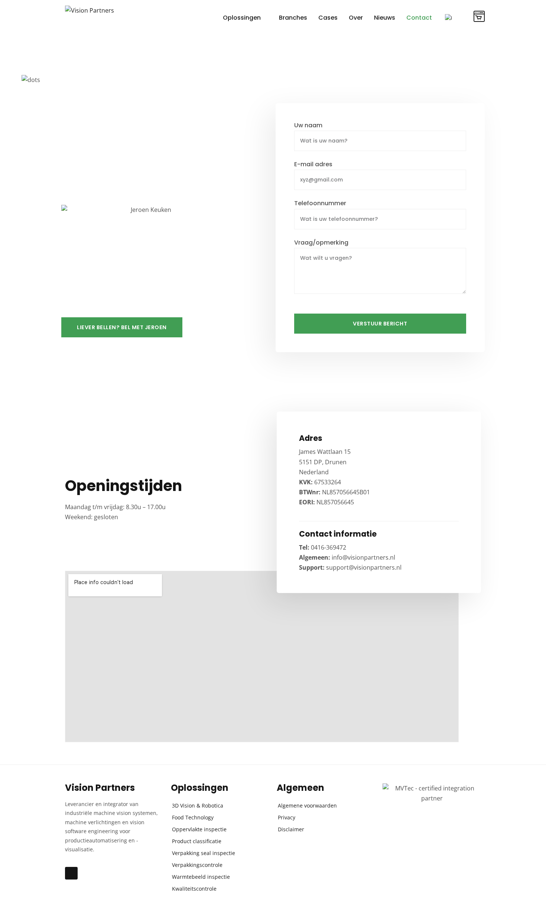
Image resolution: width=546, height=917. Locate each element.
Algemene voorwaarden (307, 805)
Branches (293, 17)
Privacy (286, 817)
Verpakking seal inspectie (203, 853)
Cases (328, 17)
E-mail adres (313, 164)
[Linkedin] (71, 873)
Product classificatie (196, 841)
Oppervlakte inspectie (199, 829)
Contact (419, 17)
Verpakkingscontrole (197, 864)
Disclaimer (291, 829)
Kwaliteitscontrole (194, 888)
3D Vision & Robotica (197, 805)
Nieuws (384, 17)
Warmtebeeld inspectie (201, 876)
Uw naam (308, 126)
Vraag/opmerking (321, 243)
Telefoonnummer (320, 203)
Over (356, 17)
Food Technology (193, 817)
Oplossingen (242, 17)
